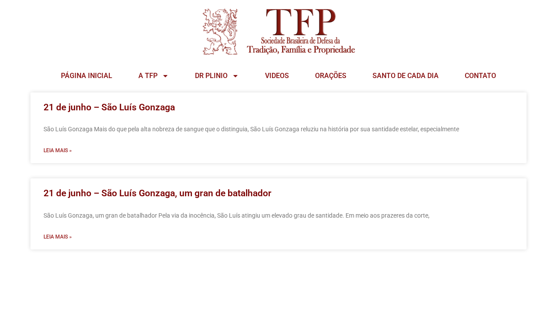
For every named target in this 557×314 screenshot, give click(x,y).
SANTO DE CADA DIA (405, 76)
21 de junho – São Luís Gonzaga (109, 107)
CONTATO (480, 76)
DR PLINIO (211, 76)
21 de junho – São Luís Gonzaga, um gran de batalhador (158, 193)
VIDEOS (277, 76)
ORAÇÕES (330, 76)
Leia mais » (58, 150)
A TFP (148, 76)
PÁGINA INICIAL (86, 76)
